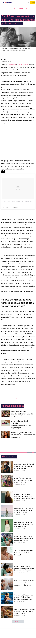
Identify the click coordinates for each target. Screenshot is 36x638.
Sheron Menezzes (22, 64)
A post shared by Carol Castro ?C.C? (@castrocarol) (18, 201)
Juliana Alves (12, 64)
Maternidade (18, 8)
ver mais (17, 621)
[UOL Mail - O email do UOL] (25, 3)
